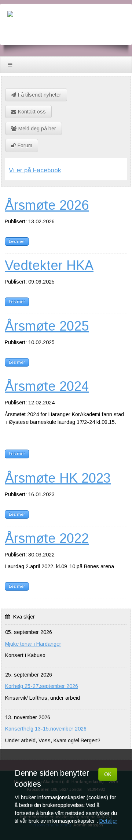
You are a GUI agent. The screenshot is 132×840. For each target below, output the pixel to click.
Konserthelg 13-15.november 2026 (46, 729)
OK (107, 774)
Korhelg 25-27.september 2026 (41, 686)
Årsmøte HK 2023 (58, 478)
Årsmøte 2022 (47, 538)
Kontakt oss (32, 112)
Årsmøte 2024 (47, 386)
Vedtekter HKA (49, 265)
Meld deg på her (37, 128)
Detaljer (108, 821)
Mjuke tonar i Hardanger (33, 644)
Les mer (17, 241)
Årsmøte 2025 (47, 326)
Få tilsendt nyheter (39, 95)
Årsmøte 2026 (47, 205)
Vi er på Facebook (35, 170)
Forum (25, 145)
